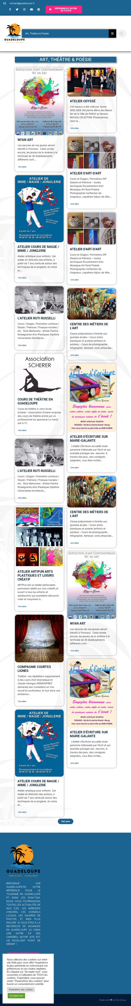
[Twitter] (17, 9)
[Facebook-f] (10, 9)
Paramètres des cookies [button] (21, 989)
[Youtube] (31, 9)
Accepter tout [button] (16, 995)
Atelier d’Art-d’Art (85, 173)
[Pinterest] (38, 9)
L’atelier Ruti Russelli (36, 318)
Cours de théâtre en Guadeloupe (35, 401)
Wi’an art (25, 140)
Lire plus (22, 167)
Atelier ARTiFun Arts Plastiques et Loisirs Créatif (36, 575)
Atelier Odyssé (83, 101)
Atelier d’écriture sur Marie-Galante (89, 439)
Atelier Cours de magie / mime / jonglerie (38, 249)
